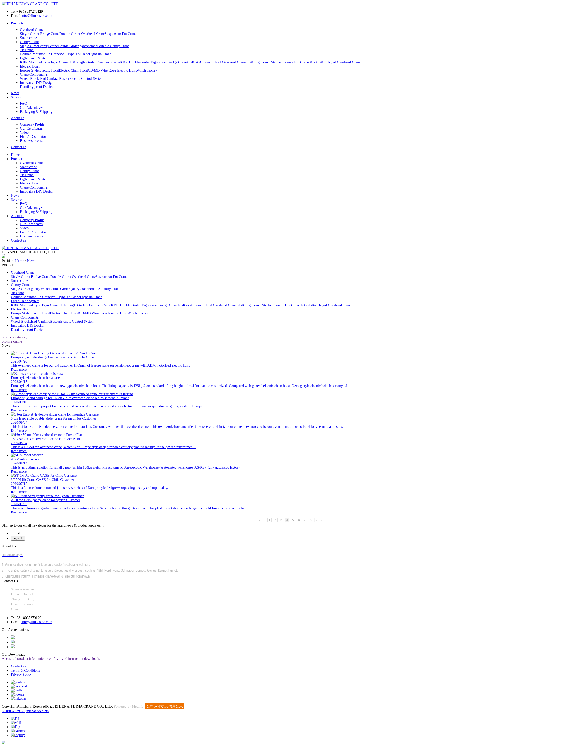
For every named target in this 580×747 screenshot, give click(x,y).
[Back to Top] (15, 727)
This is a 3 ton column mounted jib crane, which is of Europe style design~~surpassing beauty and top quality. (89, 488)
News (15, 93)
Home (15, 155)
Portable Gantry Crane (113, 46)
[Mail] (16, 723)
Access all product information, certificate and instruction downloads (51, 658)
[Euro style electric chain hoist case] (37, 373)
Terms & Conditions (25, 670)
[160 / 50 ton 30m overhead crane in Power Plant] (47, 435)
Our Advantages (31, 107)
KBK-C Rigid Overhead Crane (338, 62)
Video (24, 132)
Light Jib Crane (100, 54)
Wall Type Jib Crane (74, 54)
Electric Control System (86, 78)
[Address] (18, 731)
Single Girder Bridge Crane (39, 34)
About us (17, 118)
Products (17, 23)
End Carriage (49, 78)
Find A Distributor (33, 136)
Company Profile (32, 124)
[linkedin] (18, 698)
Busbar (64, 78)
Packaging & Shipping (36, 112)
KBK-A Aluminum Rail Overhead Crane (216, 62)
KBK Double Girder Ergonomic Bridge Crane (153, 62)
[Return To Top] (3, 743)
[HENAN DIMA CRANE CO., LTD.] (30, 4)
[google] (17, 694)
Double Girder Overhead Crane (82, 34)
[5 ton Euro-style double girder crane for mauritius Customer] (55, 414)
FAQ (23, 103)
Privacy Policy (21, 674)
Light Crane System (34, 58)
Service (16, 97)
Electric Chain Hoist (73, 70)
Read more (19, 369)
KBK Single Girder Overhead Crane (94, 62)
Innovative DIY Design (36, 83)
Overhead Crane (32, 29)
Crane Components (34, 74)
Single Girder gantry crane (39, 46)
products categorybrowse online (14, 339)
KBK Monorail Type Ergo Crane (44, 62)
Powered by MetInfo (128, 706)
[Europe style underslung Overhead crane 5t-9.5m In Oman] (54, 353)
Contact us (18, 147)
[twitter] (17, 690)
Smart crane (28, 38)
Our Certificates (31, 128)
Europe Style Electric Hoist (39, 70)
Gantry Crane (29, 42)
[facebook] (19, 686)
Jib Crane (27, 50)
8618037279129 (13, 711)
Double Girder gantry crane (77, 46)
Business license (31, 141)
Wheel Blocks (30, 78)
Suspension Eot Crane (120, 34)
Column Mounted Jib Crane (40, 54)
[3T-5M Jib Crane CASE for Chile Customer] (44, 475)
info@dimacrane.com (36, 15)
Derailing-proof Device (36, 87)
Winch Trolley (147, 70)
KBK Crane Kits (303, 62)
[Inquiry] (18, 735)
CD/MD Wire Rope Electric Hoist (112, 70)
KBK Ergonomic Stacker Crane (268, 62)
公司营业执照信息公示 (164, 706)
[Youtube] (18, 682)
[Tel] (15, 718)
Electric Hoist (29, 66)
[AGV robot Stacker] (27, 455)
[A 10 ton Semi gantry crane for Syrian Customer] (47, 496)
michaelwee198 (37, 711)
